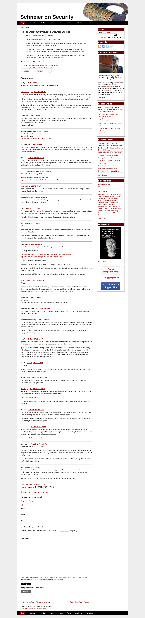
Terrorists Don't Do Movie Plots (108, 171)
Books (43, 23)
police (51, 65)
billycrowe (24, 484)
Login (22, 505)
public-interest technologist (110, 75)
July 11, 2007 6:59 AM (34, 83)
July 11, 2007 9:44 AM (32, 223)
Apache (116, 213)
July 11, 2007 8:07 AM (35, 144)
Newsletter (32, 23)
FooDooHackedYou (28, 171)
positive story (37, 35)
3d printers (101, 194)
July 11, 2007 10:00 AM (33, 244)
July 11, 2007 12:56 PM (35, 363)
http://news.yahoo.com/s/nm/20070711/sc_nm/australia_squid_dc (43, 180)
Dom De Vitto (25, 378)
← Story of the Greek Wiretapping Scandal (35, 602)
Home (22, 27)
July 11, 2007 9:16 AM (39, 197)
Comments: (25, 538)
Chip (22, 186)
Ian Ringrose (25, 197)
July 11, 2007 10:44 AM (42, 308)
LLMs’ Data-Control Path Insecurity (109, 160)
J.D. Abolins (25, 92)
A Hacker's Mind (116, 194)
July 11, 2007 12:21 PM (35, 339)
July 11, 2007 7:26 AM (38, 92)
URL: (22, 521)
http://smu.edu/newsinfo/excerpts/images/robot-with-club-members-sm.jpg (46, 254)
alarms (106, 209)
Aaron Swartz (102, 196)
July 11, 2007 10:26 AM (33, 297)
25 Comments (48, 68)
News (61, 23)
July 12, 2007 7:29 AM (38, 427)
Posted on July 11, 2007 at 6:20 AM (32, 68)
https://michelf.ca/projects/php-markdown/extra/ (50, 579)
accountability (108, 198)
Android (107, 211)
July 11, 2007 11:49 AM (41, 319)
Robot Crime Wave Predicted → (81, 602)
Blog (22, 23)
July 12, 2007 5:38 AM (36, 410)
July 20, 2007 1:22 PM (32, 467)
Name (23, 508)
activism (100, 200)
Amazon (100, 211)
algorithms (113, 209)
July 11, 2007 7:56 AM (33, 115)
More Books (102, 261)
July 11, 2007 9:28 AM (33, 208)
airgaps (115, 206)
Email (23, 515)
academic (111, 196)
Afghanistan (112, 204)
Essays (51, 23)
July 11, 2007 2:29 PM (37, 389)
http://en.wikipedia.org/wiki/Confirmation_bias (36, 138)
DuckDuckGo (110, 32)
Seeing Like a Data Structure (107, 158)
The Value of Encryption (106, 166)
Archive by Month (104, 184)
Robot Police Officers (105, 133)
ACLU (116, 198)
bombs (26, 65)
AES (105, 204)
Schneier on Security (46, 17)
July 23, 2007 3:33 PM (37, 484)
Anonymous (102, 213)
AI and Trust (102, 163)
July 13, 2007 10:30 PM (39, 444)
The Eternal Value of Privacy (107, 168)
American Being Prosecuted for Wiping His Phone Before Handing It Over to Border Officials (110, 109)
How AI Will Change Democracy (108, 155)
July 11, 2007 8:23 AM (36, 158)
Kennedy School (109, 86)
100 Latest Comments (105, 187)
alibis (119, 209)
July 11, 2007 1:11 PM (39, 378)
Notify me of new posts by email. (33, 587)
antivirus (110, 213)
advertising (114, 202)
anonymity (114, 211)
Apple (100, 215)
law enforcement (34, 65)
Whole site (117, 37)
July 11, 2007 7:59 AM (41, 131)
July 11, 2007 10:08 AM (35, 280)
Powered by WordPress (28, 609)
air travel (108, 206)
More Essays (102, 175)
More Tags (101, 218)
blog (117, 81)
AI (118, 204)
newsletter (117, 83)
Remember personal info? (33, 527)
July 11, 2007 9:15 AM (33, 186)
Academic (78, 23)
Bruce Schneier (26, 319)
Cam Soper (24, 389)
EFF (106, 88)
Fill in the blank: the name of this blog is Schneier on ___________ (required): (49, 531)
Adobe (107, 200)
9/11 (107, 194)
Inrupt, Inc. (110, 90)
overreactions (44, 65)
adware (100, 204)
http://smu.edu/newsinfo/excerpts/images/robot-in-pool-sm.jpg (42, 257)
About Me (90, 23)
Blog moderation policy (28, 501)
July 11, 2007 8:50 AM (43, 171)
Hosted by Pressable (41, 609)
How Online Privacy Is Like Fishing (109, 152)
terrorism (56, 65)
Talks (69, 23)
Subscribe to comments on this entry (35, 492)
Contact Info (102, 97)
